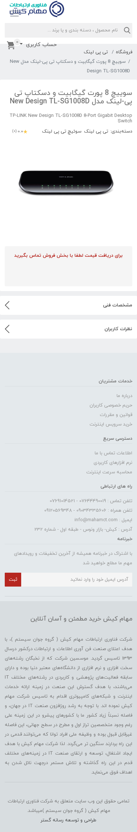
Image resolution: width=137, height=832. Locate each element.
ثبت (13, 579)
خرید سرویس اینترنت (111, 424)
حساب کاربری (40, 45)
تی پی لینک (96, 52)
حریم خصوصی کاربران (111, 405)
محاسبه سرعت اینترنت (109, 472)
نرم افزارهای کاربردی (113, 462)
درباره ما (124, 396)
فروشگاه (124, 52)
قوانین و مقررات (116, 415)
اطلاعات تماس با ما (113, 453)
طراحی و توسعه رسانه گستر (68, 820)
